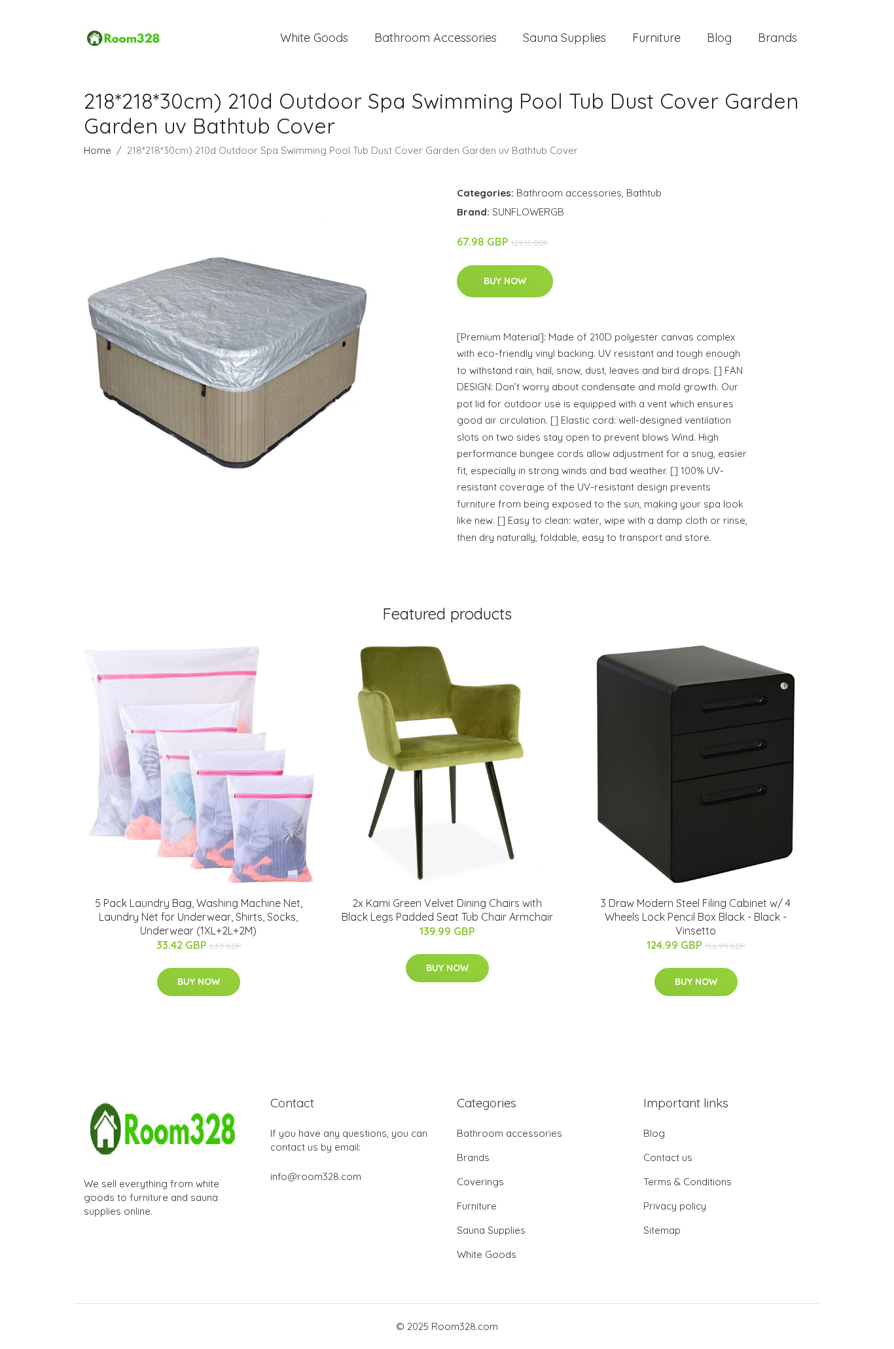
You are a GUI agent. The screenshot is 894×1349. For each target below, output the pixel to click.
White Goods (314, 37)
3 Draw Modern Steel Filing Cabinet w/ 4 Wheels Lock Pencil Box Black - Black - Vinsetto (696, 916)
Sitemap (662, 1230)
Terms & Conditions (687, 1181)
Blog (719, 37)
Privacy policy (674, 1206)
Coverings (480, 1181)
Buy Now (505, 281)
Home (97, 150)
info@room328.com (315, 1176)
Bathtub (644, 193)
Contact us (667, 1157)
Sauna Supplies (564, 37)
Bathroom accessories (569, 193)
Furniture (656, 37)
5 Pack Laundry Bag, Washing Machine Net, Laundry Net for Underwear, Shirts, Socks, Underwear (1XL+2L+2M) (198, 916)
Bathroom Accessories (435, 37)
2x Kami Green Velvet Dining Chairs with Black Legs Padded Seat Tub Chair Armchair (447, 909)
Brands (777, 37)
